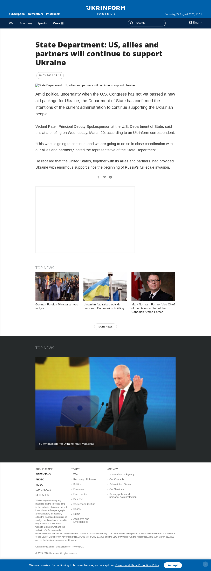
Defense (78, 499)
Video (39, 484)
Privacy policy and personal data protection (123, 496)
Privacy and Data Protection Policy (137, 565)
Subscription (17, 14)
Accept (173, 565)
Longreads (43, 489)
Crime (76, 514)
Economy (26, 23)
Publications (44, 469)
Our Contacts (116, 479)
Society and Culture (84, 504)
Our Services (116, 489)
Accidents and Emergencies (81, 520)
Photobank (53, 14)
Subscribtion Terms (120, 484)
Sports (42, 23)
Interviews (43, 474)
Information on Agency (121, 474)
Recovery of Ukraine (84, 479)
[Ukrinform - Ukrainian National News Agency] (105, 7)
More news (105, 326)
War (12, 23)
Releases (42, 495)
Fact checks (80, 494)
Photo (39, 479)
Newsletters (35, 14)
